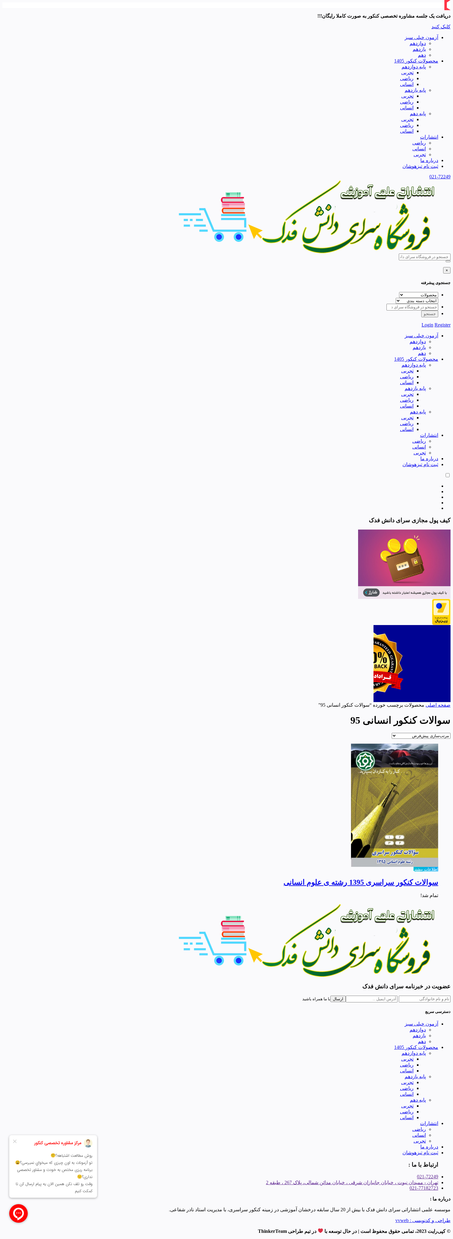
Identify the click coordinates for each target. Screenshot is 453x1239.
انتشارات (429, 137)
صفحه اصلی (438, 705)
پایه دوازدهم (414, 66)
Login (427, 324)
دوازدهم (418, 43)
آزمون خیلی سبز (421, 37)
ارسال (338, 999)
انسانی (407, 84)
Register (443, 324)
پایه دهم (418, 113)
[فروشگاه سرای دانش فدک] (308, 251)
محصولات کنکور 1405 (416, 60)
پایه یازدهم (415, 90)
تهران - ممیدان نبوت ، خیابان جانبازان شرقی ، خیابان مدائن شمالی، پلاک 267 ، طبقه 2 (352, 1182)
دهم (422, 55)
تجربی (407, 72)
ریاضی (407, 78)
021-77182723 (424, 1188)
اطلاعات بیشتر (426, 869)
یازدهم (419, 49)
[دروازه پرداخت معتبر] (441, 623)
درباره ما (429, 160)
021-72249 (440, 176)
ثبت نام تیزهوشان (420, 166)
